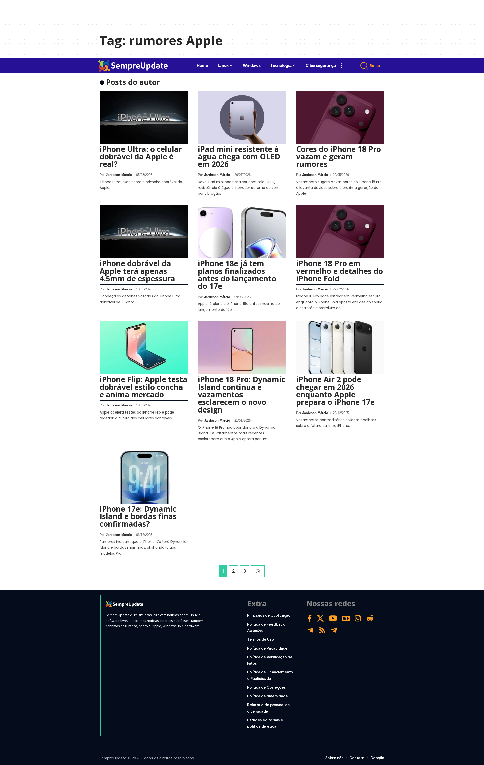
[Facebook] (309, 618)
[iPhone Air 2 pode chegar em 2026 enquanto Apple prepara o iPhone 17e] (340, 347)
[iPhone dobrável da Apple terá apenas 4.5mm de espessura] (144, 231)
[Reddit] (370, 618)
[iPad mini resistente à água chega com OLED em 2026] (242, 117)
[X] (320, 618)
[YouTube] (333, 618)
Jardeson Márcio (119, 175)
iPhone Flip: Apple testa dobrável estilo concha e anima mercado (143, 387)
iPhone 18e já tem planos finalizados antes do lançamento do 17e (237, 274)
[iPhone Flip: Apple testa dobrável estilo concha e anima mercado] (144, 347)
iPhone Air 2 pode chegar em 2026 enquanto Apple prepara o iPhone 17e (335, 390)
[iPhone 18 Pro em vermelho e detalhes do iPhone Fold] (340, 231)
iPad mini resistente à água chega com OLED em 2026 (239, 156)
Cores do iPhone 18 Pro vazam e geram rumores (338, 156)
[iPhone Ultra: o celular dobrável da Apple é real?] (144, 117)
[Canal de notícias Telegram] (333, 630)
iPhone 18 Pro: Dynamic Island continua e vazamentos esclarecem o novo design (241, 394)
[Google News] (346, 618)
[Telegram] (310, 630)
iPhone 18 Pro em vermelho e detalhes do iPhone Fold (339, 271)
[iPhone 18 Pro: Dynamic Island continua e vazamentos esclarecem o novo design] (242, 347)
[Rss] (322, 630)
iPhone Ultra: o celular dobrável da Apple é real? (141, 156)
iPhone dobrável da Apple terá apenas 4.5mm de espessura (137, 271)
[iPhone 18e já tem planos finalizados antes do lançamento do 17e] (242, 231)
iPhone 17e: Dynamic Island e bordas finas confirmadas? (138, 516)
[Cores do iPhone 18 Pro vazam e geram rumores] (340, 117)
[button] (341, 65)
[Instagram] (358, 618)
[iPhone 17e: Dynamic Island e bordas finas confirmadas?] (144, 477)
